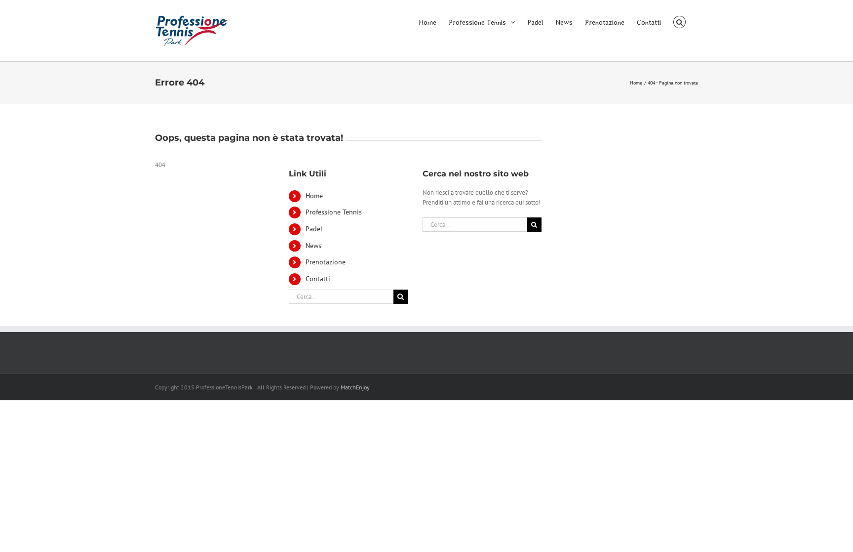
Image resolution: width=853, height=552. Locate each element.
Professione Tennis (334, 212)
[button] (679, 21)
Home (314, 195)
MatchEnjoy (355, 387)
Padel (314, 228)
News (313, 245)
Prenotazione (326, 261)
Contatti (318, 278)
